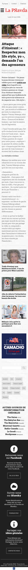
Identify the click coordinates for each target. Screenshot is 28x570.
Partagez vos (14, 532)
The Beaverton (14, 423)
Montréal (5, 388)
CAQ (12, 379)
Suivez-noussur (14, 494)
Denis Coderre (6, 383)
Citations (23, 4)
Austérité (5, 379)
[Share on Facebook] (14, 569)
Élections (5, 397)
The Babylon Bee (14, 420)
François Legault (17, 383)
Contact (14, 4)
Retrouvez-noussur (14, 456)
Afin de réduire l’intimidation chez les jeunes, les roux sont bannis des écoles (14, 296)
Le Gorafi (14, 431)
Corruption (18, 379)
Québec (9, 392)
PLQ (24, 388)
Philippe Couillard (15, 388)
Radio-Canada (14, 428)
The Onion (14, 417)
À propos (5, 4)
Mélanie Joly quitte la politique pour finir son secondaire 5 (11, 324)
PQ (3, 392)
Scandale (16, 392)
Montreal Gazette (14, 425)
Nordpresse (14, 434)
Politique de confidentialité (17, 565)
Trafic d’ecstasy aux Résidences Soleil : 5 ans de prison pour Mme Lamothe (13, 268)
